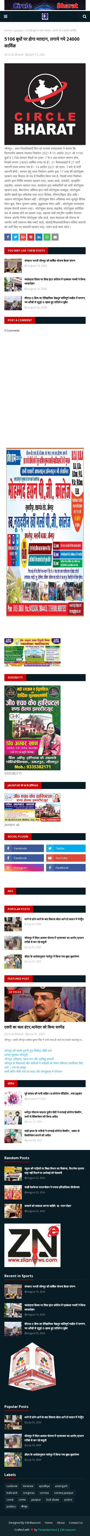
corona (44, 1493)
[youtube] (66, 858)
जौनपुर (24, 1506)
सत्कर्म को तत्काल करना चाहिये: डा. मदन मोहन (47, 1206)
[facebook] (24, 848)
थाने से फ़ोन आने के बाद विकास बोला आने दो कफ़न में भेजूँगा (54, 919)
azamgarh (61, 1486)
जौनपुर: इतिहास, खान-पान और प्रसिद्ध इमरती (29, 1059)
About (61, 1523)
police (68, 1500)
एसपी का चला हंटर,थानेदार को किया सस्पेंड (34, 1027)
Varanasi (28, 1486)
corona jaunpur (63, 1493)
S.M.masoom (68, 1530)
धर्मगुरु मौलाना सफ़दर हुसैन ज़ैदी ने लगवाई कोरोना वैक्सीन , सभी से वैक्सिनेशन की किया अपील (53, 1114)
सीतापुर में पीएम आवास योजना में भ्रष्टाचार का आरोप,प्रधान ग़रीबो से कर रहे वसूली (54, 940)
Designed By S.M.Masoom (25, 1523)
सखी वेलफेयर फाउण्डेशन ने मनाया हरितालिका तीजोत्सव (52, 1187)
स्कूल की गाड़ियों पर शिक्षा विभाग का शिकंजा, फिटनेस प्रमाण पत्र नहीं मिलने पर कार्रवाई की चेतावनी (54, 1170)
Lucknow (12, 1486)
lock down (52, 1500)
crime (22, 1500)
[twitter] (66, 848)
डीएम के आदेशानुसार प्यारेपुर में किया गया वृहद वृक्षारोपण (51, 956)
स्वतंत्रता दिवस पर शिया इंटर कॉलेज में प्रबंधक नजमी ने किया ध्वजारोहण (54, 281)
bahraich (12, 1493)
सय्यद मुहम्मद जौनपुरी (16, 1055)
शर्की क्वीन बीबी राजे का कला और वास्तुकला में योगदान (33, 1071)
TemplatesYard (47, 1530)
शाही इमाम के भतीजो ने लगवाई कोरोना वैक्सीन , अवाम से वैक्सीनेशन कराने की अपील (52, 1133)
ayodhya (44, 1486)
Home (8, 30)
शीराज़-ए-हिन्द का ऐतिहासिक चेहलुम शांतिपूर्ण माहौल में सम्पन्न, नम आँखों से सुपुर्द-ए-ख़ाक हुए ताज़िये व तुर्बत (55, 300)
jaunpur (19, 30)
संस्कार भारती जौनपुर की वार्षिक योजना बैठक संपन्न (49, 261)
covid (10, 1500)
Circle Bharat (15, 54)
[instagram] (24, 867)
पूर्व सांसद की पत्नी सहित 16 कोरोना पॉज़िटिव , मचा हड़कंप (53, 1093)
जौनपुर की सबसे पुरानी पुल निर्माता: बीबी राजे (28, 1050)
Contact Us (76, 1523)
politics (11, 1506)
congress (28, 1493)
